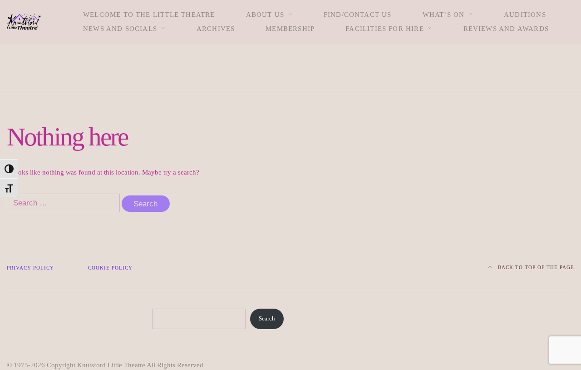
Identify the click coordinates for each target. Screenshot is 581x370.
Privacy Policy (30, 267)
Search (267, 318)
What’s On (444, 14)
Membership (290, 28)
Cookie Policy (110, 267)
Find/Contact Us (358, 14)
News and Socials (120, 28)
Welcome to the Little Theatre (149, 14)
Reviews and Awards (506, 28)
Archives (216, 28)
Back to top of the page (535, 267)
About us (265, 14)
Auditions (525, 14)
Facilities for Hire (384, 28)
